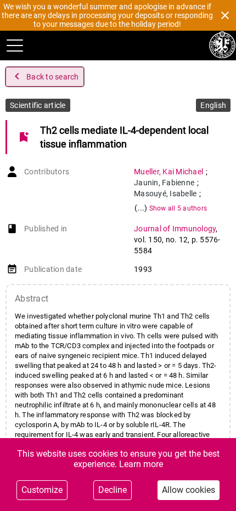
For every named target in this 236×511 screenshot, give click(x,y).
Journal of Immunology (175, 228)
